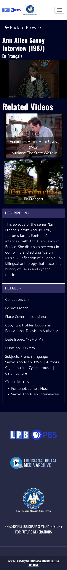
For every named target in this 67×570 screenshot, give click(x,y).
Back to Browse (25, 27)
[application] (33, 79)
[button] (33, 79)
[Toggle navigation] (59, 10)
